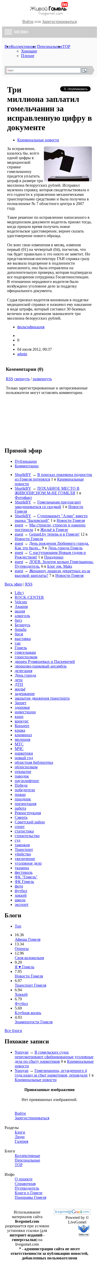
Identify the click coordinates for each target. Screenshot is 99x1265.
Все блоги (13, 1030)
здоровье (22, 707)
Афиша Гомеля (27, 939)
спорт (20, 826)
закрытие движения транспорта (42, 698)
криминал (23, 735)
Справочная (25, 1183)
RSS (9, 379)
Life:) (19, 593)
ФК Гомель (24, 881)
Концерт (22, 726)
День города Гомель (65, 548)
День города (25, 675)
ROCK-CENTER (29, 597)
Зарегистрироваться (59, 21)
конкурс (22, 721)
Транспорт (24, 849)
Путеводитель (27, 1188)
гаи (18, 643)
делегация (23, 671)
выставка (23, 638)
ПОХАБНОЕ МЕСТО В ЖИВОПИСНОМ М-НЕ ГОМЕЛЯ (47, 490)
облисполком (26, 767)
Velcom (21, 602)
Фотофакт (23, 497)
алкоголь (22, 616)
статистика (24, 831)
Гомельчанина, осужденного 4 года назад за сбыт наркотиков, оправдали (51, 1072)
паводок (22, 776)
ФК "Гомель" (26, 877)
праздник (23, 799)
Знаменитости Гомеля (34, 1022)
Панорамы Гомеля (30, 1197)
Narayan (21, 1052)
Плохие (27, 55)
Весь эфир (13, 584)
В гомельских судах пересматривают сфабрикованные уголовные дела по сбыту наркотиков (54, 1057)
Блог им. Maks (59, 566)
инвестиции (25, 712)
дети (19, 680)
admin (22, 354)
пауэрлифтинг (27, 781)
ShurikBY (23, 474)
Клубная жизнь (28, 1013)
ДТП (19, 684)
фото (19, 886)
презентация (25, 803)
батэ (18, 620)
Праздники (53, 557)
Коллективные (23, 46)
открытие (23, 771)
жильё (20, 689)
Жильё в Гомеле (54, 529)
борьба (20, 629)
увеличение (25, 858)
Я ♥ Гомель (24, 967)
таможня (22, 845)
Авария (21, 606)
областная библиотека (34, 762)
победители (25, 790)
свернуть (22, 379)
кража (20, 730)
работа (20, 808)
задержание (25, 693)
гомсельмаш (25, 652)
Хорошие (29, 51)
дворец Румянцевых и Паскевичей (45, 661)
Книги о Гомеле (28, 1193)
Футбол (21, 1003)
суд (17, 840)
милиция (22, 739)
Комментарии (27, 466)
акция (20, 611)
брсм (19, 634)
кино (19, 716)
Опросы (22, 948)
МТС (19, 744)
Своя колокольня (29, 958)
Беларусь (22, 625)
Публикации (26, 461)
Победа (21, 785)
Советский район (30, 822)
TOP (66, 46)
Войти (28, 21)
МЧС (19, 748)
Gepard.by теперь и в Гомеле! (54, 534)
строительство (27, 836)
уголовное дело (28, 863)
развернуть (42, 379)
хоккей (21, 895)
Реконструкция (28, 813)
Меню (20, 32)
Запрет (20, 703)
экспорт (21, 904)
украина (22, 868)
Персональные (49, 46)
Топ (18, 926)
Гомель (21, 648)
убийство (23, 854)
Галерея (21, 1141)
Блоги (20, 1132)
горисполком (26, 657)
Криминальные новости (38, 140)
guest (19, 525)
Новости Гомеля (71, 520)
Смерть (21, 817)
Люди (20, 1137)
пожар (20, 794)
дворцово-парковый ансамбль (41, 666)
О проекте (23, 1179)
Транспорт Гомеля (30, 985)
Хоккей (21, 994)
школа (20, 900)
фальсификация (30, 327)
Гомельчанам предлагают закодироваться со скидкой (48, 504)
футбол (21, 891)
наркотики (24, 753)
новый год (24, 758)
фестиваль (23, 872)
